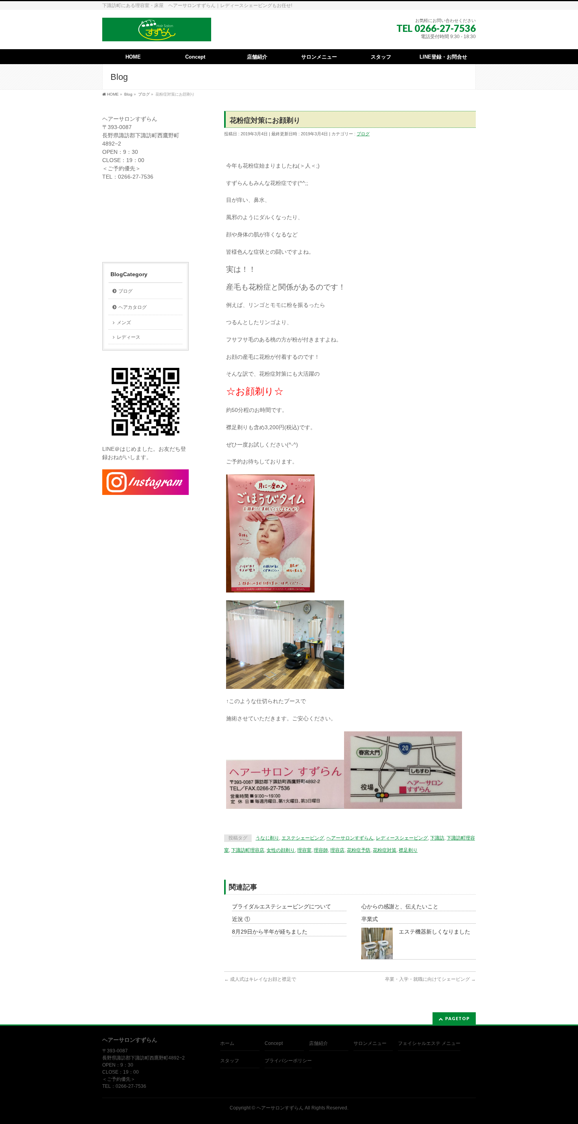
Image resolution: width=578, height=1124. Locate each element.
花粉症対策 (384, 850)
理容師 (321, 850)
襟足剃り (408, 850)
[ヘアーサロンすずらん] (156, 32)
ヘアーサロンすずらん (350, 838)
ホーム (227, 1043)
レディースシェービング (402, 838)
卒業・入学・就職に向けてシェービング (430, 979)
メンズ (124, 322)
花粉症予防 (358, 850)
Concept (274, 1043)
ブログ (363, 133)
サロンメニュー (370, 1043)
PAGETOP (457, 1018)
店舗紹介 (318, 1043)
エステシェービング (303, 838)
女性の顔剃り (281, 850)
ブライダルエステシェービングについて (281, 906)
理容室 (304, 850)
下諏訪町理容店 (247, 850)
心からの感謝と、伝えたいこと (399, 906)
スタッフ (229, 1060)
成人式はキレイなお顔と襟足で (260, 979)
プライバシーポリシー (288, 1060)
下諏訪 (437, 838)
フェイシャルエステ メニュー (429, 1043)
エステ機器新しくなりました (434, 931)
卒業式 (369, 919)
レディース (128, 337)
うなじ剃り (267, 838)
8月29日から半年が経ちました (269, 931)
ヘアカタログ (132, 307)
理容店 (337, 850)
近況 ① (241, 919)
